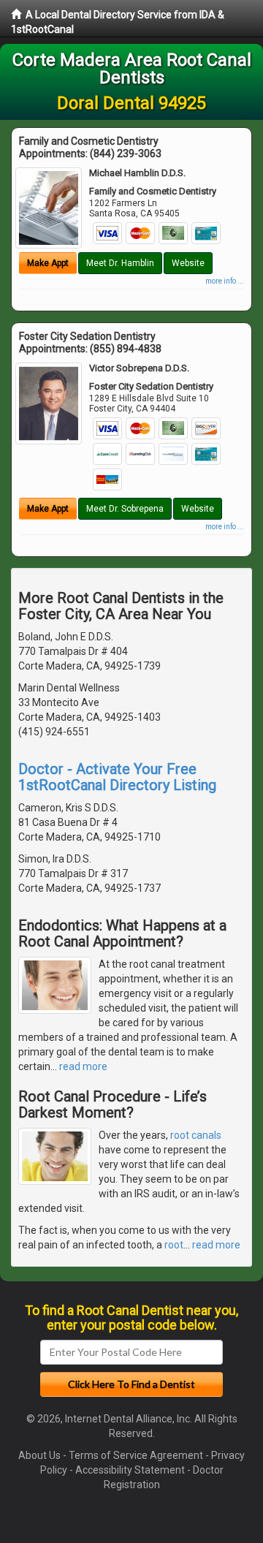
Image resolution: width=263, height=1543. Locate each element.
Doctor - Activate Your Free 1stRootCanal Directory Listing (117, 777)
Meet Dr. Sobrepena (125, 509)
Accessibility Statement (130, 1470)
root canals (195, 1135)
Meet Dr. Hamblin (120, 263)
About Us (39, 1455)
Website (188, 263)
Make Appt (48, 263)
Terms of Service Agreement (136, 1455)
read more (83, 1066)
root (173, 1245)
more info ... (224, 281)
